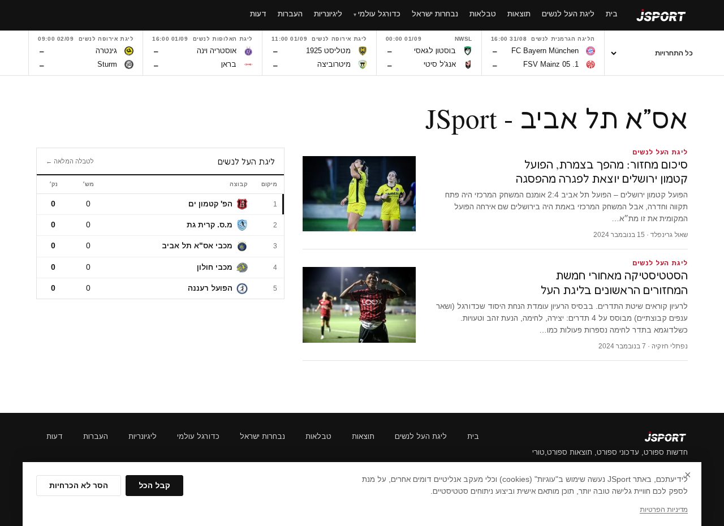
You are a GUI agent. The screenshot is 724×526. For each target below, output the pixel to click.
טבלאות (318, 436)
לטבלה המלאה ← (70, 161)
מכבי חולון (214, 267)
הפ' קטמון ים (210, 204)
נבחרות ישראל (262, 436)
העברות (95, 436)
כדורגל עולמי (198, 436)
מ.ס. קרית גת (209, 225)
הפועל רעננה (210, 288)
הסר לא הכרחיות (78, 485)
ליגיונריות (142, 436)
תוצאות (363, 436)
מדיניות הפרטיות (664, 510)
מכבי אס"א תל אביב (197, 246)
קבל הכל (154, 485)
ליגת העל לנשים (421, 436)
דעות (54, 436)
